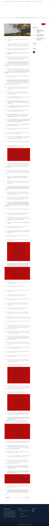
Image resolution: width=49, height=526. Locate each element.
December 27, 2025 (18, 258)
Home (4, 1)
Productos (7, 1)
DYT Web (30, 524)
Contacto (40, 1)
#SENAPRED (21, 269)
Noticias (19, 17)
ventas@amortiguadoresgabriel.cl (23, 516)
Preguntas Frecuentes (28, 1)
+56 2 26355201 (21, 513)
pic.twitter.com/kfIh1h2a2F (17, 433)
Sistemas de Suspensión (20, 1)
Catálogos (14, 1)
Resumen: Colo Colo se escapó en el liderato (40, 35)
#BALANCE (17, 244)
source (5, 494)
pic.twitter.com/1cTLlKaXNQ (18, 255)
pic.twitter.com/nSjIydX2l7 (22, 479)
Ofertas (11, 1)
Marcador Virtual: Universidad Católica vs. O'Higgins (40, 31)
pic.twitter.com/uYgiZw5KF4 (17, 275)
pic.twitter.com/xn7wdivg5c (22, 378)
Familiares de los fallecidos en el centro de (41, 39)
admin (6, 37)
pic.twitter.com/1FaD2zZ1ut (18, 405)
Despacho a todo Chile (35, 1)
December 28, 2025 (25, 158)
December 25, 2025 (21, 380)
